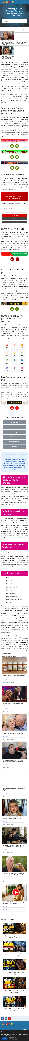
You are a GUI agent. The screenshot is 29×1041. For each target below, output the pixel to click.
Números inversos (14, 441)
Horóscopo (14, 432)
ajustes (13, 1035)
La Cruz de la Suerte (14, 427)
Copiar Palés (14, 221)
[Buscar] (23, 20)
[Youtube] (9, 1018)
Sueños (14, 446)
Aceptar (4, 1038)
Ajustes (11, 1038)
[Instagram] (6, 1018)
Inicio (2, 1029)
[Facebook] (2, 1018)
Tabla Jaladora (15, 437)
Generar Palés (14, 215)
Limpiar (14, 218)
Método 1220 (15, 422)
